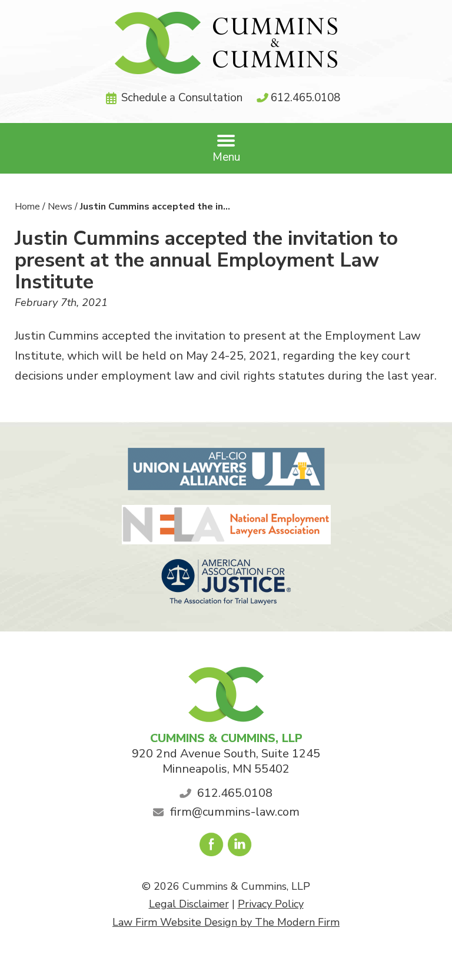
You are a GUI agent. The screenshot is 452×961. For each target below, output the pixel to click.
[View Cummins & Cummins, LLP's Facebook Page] (212, 847)
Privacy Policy (271, 904)
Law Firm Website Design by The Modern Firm (226, 922)
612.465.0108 (305, 97)
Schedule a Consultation (181, 97)
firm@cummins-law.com (235, 812)
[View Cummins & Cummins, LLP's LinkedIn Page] (240, 847)
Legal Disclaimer (189, 904)
